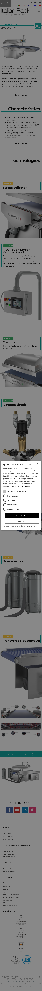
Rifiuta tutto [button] (22, 521)
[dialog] (21, 495)
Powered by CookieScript (11, 526)
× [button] (37, 463)
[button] (29, 526)
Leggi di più (25, 486)
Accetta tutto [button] (22, 515)
